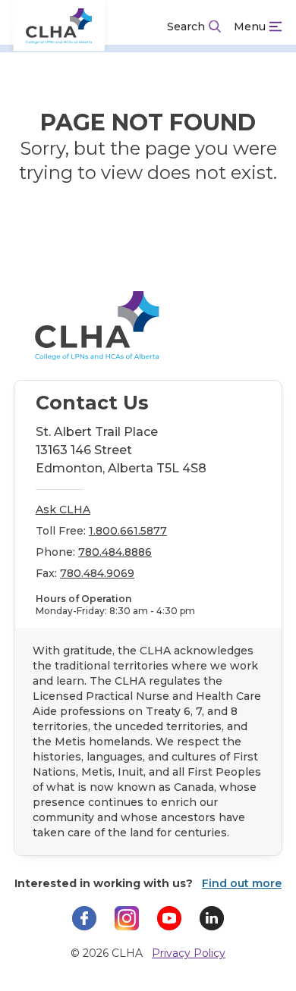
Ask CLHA (63, 509)
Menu (250, 26)
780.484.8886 (115, 552)
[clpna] (59, 26)
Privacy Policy (188, 953)
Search (186, 26)
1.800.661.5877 (128, 531)
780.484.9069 (97, 573)
